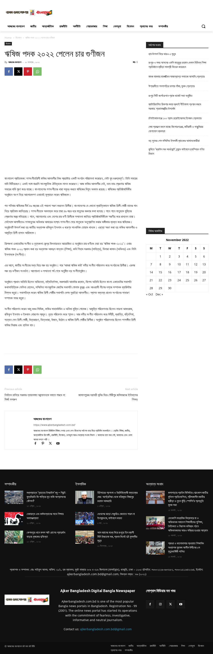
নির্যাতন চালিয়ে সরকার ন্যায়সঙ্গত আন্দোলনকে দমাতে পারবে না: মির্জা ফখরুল (35, 397)
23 (169, 280)
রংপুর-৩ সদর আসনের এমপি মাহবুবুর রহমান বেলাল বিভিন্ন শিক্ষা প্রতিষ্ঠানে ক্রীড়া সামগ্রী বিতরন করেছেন (177, 65)
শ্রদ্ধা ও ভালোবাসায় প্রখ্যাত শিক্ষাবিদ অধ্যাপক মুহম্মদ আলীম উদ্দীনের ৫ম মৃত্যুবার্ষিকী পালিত (186, 547)
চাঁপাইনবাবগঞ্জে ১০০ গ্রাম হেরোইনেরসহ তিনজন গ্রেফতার (175, 118)
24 (179, 280)
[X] (18, 71)
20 (204, 272)
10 (179, 264)
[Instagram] (160, 604)
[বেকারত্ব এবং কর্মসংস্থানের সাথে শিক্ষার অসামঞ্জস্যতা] (14, 518)
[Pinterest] (28, 71)
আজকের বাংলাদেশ (14, 62)
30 (169, 288)
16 (169, 272)
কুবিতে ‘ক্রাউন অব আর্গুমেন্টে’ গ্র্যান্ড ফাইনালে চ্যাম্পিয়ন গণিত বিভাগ (176, 151)
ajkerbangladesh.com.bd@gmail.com (106, 629)
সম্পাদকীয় (10, 484)
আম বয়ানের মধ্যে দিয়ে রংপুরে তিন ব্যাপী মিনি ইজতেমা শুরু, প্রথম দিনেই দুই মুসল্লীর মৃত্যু (117, 536)
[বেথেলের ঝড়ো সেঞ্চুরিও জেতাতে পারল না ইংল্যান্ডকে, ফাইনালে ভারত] (84, 518)
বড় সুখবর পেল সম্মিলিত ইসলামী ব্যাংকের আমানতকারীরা (174, 140)
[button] (203, 26)
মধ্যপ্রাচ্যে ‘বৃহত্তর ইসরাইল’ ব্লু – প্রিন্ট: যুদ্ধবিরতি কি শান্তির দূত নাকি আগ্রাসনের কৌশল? (46, 496)
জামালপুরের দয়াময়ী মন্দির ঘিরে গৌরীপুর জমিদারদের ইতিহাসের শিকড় (108, 397)
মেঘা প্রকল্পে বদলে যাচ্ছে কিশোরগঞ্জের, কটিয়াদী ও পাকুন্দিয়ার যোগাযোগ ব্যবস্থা (176, 129)
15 (160, 272)
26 (195, 280)
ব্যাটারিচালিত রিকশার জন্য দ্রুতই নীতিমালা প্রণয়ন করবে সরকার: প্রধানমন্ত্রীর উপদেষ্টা (175, 106)
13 (204, 264)
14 (151, 272)
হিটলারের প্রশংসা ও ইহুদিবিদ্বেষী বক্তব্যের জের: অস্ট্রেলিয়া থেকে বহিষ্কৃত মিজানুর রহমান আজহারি (117, 496)
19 (195, 272)
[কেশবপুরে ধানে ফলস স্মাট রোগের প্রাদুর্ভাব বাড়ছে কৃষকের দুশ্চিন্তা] (14, 537)
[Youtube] (59, 443)
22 (160, 280)
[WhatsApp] (37, 71)
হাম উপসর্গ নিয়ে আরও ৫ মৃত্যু (162, 54)
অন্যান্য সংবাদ (154, 484)
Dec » (159, 294)
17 (179, 272)
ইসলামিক (80, 484)
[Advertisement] (102, 12)
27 (204, 280)
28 (151, 288)
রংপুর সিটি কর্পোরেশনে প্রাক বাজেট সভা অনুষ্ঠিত (170, 95)
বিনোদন (18, 37)
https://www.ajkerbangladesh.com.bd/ (54, 424)
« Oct (149, 294)
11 (187, 264)
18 (187, 272)
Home (8, 37)
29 (160, 288)
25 (187, 280)
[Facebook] (9, 71)
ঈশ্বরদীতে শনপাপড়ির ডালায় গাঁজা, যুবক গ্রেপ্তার (172, 86)
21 (151, 280)
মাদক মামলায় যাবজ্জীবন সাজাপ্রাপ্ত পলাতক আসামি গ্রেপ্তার (177, 76)
